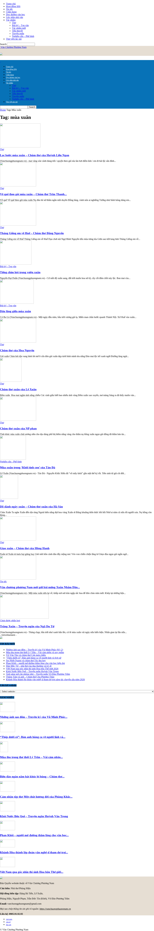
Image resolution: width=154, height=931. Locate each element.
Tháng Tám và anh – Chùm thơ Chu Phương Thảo (30, 676)
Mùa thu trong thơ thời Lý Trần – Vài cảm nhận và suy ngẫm (35, 652)
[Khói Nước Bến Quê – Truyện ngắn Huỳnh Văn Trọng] (7, 810)
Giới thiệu (9, 919)
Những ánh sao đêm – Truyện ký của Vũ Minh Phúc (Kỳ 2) (34, 649)
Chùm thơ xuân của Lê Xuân (18, 389)
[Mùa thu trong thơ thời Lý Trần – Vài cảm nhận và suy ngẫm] (4, 751)
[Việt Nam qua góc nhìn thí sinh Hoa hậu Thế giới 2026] (7, 866)
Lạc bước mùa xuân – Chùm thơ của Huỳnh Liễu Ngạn (34, 155)
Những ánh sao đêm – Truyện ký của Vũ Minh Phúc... (33, 717)
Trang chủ (11, 3)
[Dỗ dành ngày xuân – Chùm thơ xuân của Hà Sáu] (9, 498)
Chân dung (11, 12)
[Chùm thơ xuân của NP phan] (18, 420)
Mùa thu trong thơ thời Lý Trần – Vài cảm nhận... (31, 757)
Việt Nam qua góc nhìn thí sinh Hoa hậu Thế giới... (31, 872)
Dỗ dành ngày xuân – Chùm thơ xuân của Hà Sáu (31, 506)
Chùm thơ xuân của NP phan (18, 428)
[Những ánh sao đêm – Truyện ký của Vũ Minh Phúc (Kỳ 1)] (7, 711)
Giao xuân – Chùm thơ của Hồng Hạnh (24, 548)
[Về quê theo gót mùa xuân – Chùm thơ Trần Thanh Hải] (18, 185)
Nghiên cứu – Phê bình (23, 36)
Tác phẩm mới (19, 28)
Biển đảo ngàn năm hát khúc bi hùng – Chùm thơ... (32, 776)
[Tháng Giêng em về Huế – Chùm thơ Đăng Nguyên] (18, 224)
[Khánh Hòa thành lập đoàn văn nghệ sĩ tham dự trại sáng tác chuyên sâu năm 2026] (7, 846)
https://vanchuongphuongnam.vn (55, 909)
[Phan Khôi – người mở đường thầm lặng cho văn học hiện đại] (7, 829)
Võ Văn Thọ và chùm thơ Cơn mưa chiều (26, 655)
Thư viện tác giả (14, 39)
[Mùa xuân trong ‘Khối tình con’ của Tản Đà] (13, 459)
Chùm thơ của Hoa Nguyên (17, 350)
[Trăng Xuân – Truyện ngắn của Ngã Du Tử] (24, 618)
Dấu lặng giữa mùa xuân (15, 311)
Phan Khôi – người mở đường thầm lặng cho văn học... (34, 835)
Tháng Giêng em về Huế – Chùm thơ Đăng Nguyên (32, 233)
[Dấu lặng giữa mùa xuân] (17, 303)
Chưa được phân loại (10, 620)
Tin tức (9, 9)
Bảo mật (8, 925)
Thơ (14, 22)
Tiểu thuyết (17, 30)
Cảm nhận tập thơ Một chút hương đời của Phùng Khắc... (36, 796)
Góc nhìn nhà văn (14, 17)
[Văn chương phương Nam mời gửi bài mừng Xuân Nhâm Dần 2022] (18, 579)
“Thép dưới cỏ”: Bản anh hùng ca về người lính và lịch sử (33, 658)
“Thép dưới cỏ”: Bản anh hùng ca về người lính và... (32, 737)
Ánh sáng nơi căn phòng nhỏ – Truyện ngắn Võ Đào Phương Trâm (38, 674)
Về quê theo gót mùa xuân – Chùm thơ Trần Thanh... (33, 194)
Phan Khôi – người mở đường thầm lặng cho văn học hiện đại (35, 663)
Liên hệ (8, 922)
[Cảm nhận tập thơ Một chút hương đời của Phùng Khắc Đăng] (7, 791)
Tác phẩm (10, 20)
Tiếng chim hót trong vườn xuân (20, 272)
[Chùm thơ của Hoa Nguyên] (18, 342)
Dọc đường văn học (15, 14)
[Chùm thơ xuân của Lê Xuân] (11, 381)
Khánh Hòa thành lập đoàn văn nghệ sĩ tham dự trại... (34, 852)
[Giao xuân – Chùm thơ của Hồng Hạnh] (18, 539)
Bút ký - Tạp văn (8, 266)
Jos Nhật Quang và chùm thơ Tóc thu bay (26, 660)
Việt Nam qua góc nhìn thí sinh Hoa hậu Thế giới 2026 (32, 668)
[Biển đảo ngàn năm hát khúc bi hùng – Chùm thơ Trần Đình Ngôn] (7, 770)
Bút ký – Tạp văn (20, 25)
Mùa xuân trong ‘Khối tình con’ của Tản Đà (27, 467)
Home (3, 110)
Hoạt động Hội (13, 6)
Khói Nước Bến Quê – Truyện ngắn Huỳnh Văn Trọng (32, 671)
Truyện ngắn (18, 33)
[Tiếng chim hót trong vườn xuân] (15, 263)
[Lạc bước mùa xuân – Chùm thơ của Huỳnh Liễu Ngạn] (20, 146)
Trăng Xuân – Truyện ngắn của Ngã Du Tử (27, 626)
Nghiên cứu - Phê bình (11, 461)
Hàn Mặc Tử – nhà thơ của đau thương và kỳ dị (28, 666)
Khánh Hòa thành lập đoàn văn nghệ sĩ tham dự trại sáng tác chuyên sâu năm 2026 (45, 679)
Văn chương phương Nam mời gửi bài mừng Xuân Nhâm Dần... (40, 587)
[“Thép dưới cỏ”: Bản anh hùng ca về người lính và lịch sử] (7, 731)
